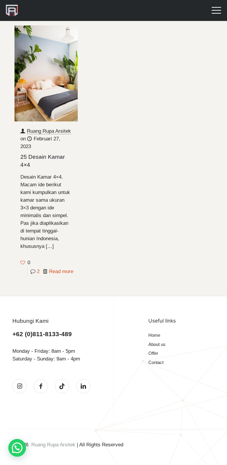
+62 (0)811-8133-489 (42, 334)
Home (154, 335)
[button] (17, 448)
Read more (61, 271)
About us (157, 344)
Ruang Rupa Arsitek (49, 131)
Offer (153, 353)
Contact (155, 362)
